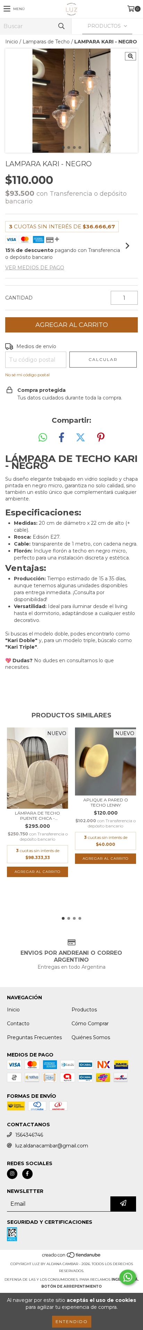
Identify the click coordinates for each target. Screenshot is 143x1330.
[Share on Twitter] (80, 438)
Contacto (18, 1023)
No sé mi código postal (27, 374)
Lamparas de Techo (46, 42)
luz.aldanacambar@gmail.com (51, 1146)
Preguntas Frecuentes (34, 1037)
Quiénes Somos (91, 1037)
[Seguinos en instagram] (12, 1174)
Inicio (11, 42)
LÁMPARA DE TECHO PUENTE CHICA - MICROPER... (37, 815)
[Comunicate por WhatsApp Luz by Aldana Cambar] (127, 1277)
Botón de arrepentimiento (71, 1286)
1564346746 (29, 1135)
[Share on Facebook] (61, 438)
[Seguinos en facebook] (27, 1174)
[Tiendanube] (71, 1257)
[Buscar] (61, 26)
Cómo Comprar (90, 1023)
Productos (84, 1010)
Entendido (72, 1321)
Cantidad (19, 298)
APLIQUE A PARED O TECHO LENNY (105, 802)
